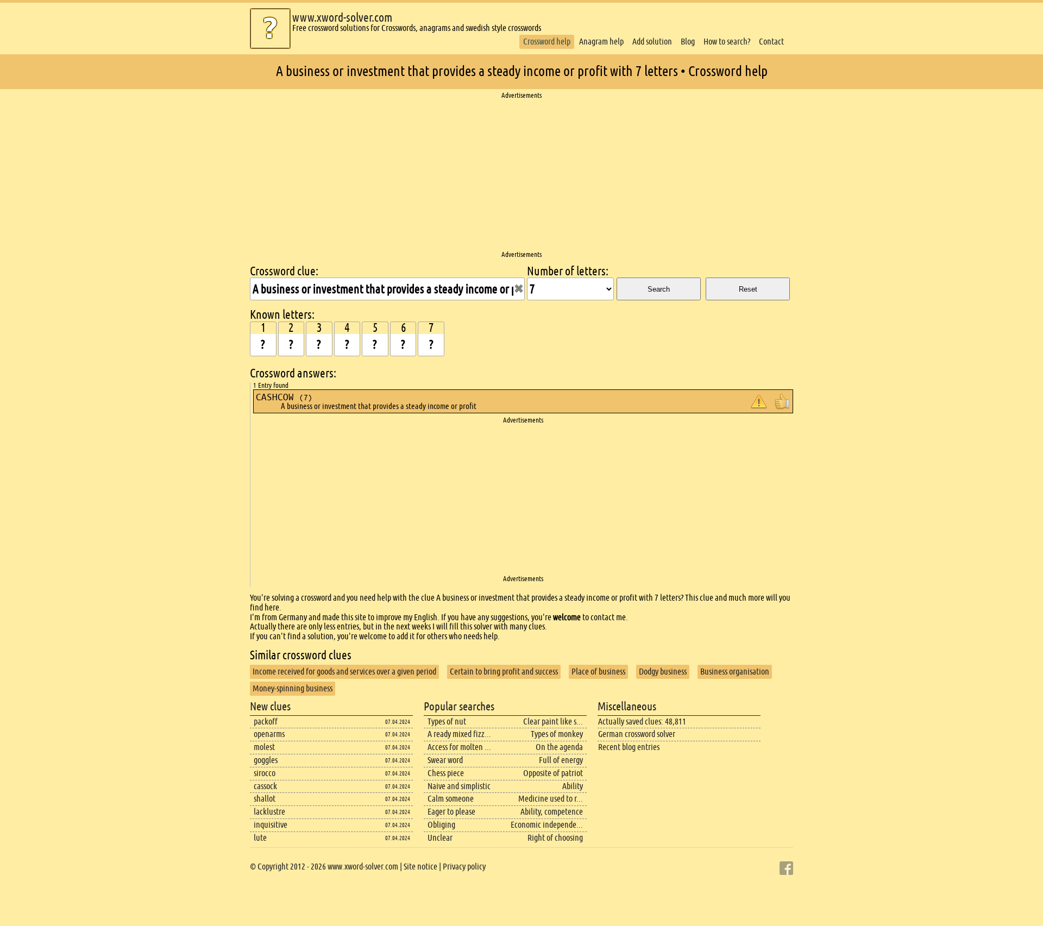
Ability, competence (551, 811)
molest (264, 747)
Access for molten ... (459, 747)
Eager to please (451, 811)
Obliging (441, 824)
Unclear (440, 837)
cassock (265, 786)
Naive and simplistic (459, 786)
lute (260, 837)
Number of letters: (567, 271)
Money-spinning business (292, 688)
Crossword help (546, 41)
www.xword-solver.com (342, 18)
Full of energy (561, 760)
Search (659, 289)
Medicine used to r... (550, 798)
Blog (688, 41)
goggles (266, 760)
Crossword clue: (284, 271)
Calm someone (451, 798)
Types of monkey (557, 734)
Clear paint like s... (553, 721)
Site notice (420, 866)
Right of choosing (555, 837)
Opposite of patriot (553, 773)
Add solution (652, 41)
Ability (572, 786)
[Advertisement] (521, 175)
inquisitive (270, 824)
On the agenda (559, 747)
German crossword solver (636, 734)
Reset (748, 289)
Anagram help (601, 41)
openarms (269, 734)
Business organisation (734, 671)
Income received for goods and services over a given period (344, 671)
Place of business (598, 671)
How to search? (726, 41)
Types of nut (447, 721)
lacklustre (269, 811)
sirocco (264, 773)
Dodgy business (663, 671)
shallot (264, 798)
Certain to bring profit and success (504, 671)
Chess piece (446, 773)
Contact (771, 41)
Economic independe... (547, 824)
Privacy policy (464, 866)
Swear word (445, 760)
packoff (266, 721)
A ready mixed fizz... (459, 734)
